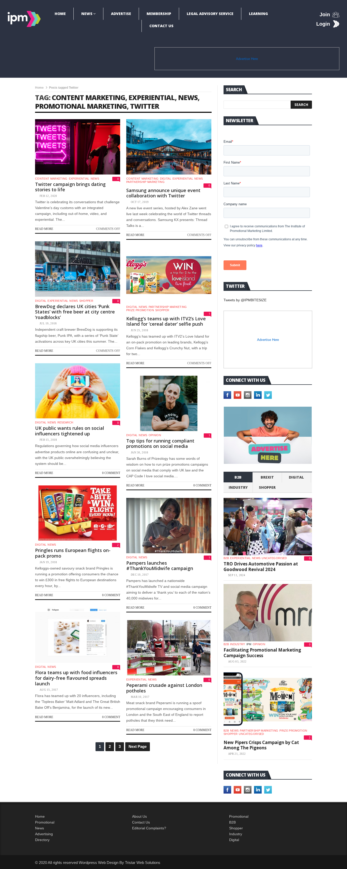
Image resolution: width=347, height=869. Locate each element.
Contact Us (161, 25)
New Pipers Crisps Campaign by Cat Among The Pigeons (261, 745)
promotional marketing (81, 106)
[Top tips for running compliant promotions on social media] (168, 403)
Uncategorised (274, 558)
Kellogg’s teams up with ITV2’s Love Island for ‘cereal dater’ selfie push (166, 321)
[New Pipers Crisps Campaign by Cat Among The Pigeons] (268, 699)
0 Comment (111, 473)
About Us (139, 816)
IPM (248, 644)
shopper (86, 300)
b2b (238, 477)
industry (238, 487)
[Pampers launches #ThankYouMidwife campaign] (168, 525)
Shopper (236, 828)
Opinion (155, 435)
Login (323, 24)
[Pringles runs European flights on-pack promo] (77, 513)
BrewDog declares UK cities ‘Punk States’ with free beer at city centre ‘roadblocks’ (75, 311)
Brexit (267, 477)
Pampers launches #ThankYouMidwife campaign (159, 566)
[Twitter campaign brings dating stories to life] (77, 147)
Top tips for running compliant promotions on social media (160, 443)
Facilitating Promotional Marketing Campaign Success (262, 652)
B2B (232, 822)
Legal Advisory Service (210, 13)
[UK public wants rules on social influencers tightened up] (77, 391)
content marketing (88, 97)
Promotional (44, 822)
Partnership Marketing (145, 181)
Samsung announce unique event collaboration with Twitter (163, 193)
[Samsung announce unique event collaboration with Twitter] (168, 147)
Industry (235, 834)
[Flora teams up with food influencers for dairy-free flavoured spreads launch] (77, 635)
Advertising (44, 834)
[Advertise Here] (268, 435)
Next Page (138, 746)
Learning (258, 13)
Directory (42, 840)
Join (325, 14)
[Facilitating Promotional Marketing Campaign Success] (268, 612)
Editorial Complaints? (149, 828)
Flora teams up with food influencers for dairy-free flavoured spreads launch (76, 677)
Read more (44, 229)
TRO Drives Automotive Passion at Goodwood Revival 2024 (261, 566)
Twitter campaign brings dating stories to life (70, 187)
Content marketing (51, 178)
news (188, 97)
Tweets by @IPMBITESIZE (245, 300)
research (65, 422)
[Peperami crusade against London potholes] (168, 647)
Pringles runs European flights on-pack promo (73, 553)
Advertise (121, 13)
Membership (159, 13)
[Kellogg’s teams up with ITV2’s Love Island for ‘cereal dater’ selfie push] (168, 275)
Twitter (144, 106)
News (86, 13)
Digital (165, 178)
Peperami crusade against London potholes (164, 688)
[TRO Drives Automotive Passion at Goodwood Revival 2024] (268, 526)
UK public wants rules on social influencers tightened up (69, 431)
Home (60, 13)
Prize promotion (140, 310)
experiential (152, 97)
